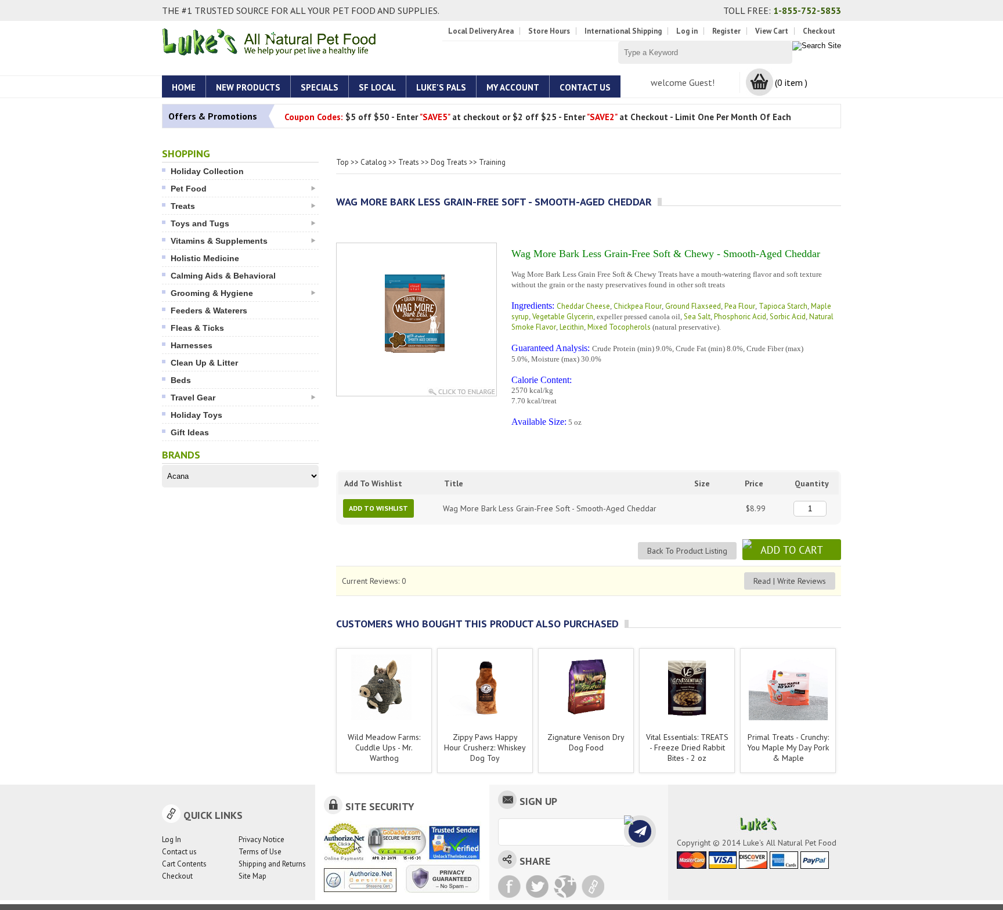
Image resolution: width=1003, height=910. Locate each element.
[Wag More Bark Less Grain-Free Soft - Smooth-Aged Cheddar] (416, 362)
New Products (248, 87)
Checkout (819, 31)
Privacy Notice (261, 839)
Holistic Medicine (205, 258)
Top (342, 162)
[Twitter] (537, 886)
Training (492, 162)
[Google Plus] (565, 886)
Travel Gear (193, 397)
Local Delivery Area (481, 31)
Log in (687, 31)
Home (184, 87)
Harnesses (191, 345)
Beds (181, 380)
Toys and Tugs (200, 223)
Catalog (373, 162)
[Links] (593, 886)
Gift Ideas (190, 432)
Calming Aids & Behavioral (223, 275)
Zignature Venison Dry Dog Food (586, 742)
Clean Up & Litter (204, 362)
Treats (183, 206)
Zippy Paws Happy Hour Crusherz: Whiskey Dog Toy (485, 747)
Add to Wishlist (378, 508)
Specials (319, 87)
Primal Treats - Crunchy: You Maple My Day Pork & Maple (788, 747)
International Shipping (623, 31)
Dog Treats (449, 162)
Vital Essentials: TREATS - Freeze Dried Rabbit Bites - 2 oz (687, 747)
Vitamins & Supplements (219, 240)
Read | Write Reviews (789, 581)
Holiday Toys (196, 415)
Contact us (179, 852)
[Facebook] (509, 886)
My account (512, 87)
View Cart (771, 31)
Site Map (252, 876)
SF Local (377, 87)
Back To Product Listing (687, 551)
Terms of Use (260, 852)
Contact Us (585, 87)
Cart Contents (184, 864)
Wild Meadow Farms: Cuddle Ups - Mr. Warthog (384, 747)
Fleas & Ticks (197, 328)
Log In (171, 839)
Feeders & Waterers (209, 310)
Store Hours (549, 31)
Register (726, 31)
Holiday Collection (207, 171)
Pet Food (189, 188)
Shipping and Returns (272, 864)
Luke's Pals (441, 87)
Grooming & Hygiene (212, 293)
